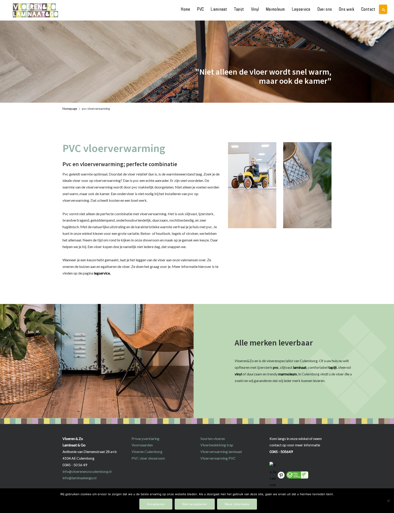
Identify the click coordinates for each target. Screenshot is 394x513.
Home (185, 9)
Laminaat (219, 9)
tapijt (332, 367)
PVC (200, 9)
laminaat (299, 367)
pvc (276, 367)
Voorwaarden (142, 445)
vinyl (239, 374)
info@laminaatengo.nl (79, 478)
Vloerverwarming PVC (218, 458)
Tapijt (239, 9)
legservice (102, 273)
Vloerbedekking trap (216, 445)
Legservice (301, 9)
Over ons (324, 9)
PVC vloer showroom (148, 458)
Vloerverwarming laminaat (221, 451)
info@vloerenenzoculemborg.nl (86, 471)
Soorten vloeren (212, 438)
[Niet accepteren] (388, 500)
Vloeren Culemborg (147, 451)
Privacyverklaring (145, 438)
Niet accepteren (194, 504)
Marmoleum (275, 9)
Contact (368, 9)
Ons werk (346, 9)
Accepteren (156, 504)
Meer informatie (237, 504)
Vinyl (255, 9)
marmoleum (287, 374)
